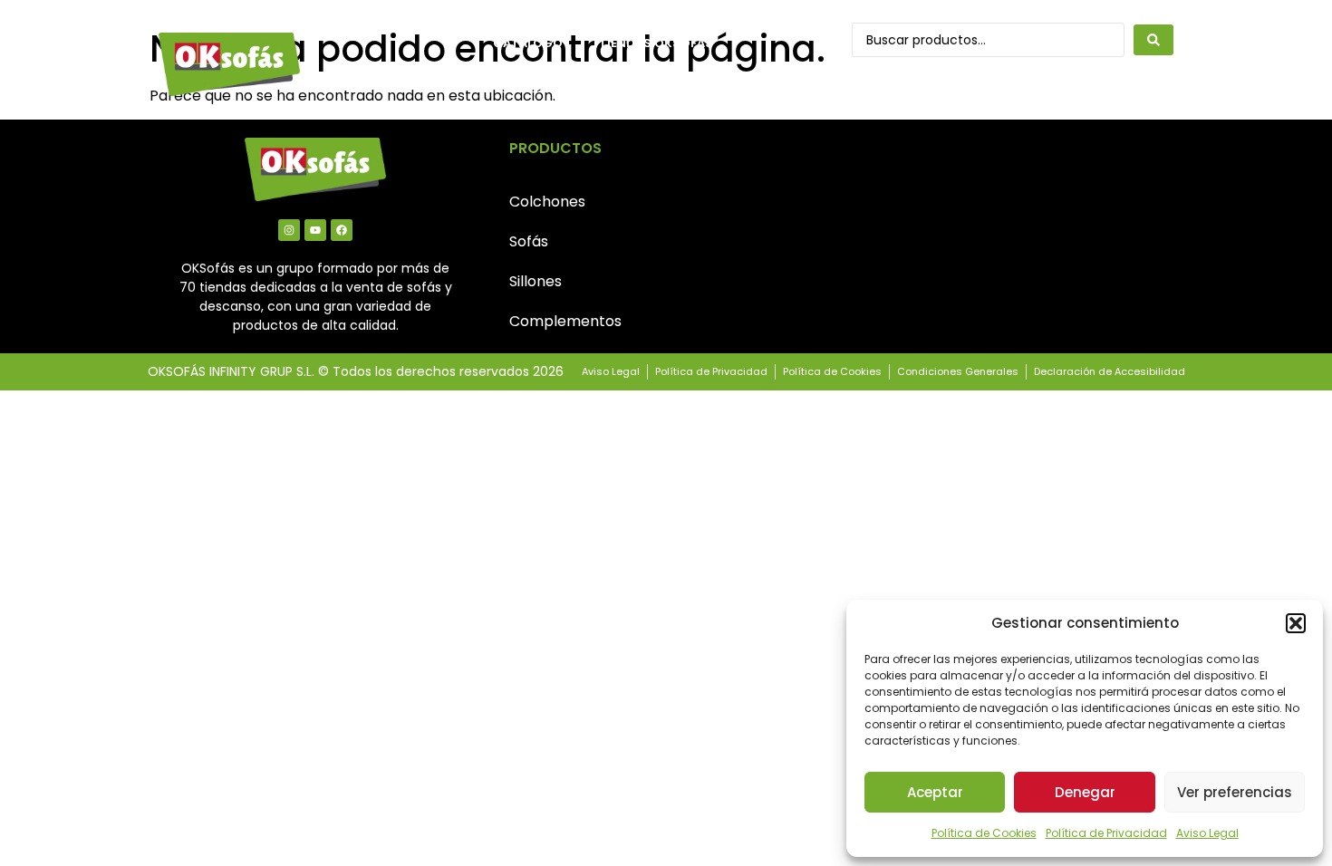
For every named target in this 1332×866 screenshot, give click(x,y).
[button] (1296, 623)
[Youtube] (315, 230)
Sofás (528, 241)
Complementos (565, 321)
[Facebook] (341, 230)
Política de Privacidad (1106, 833)
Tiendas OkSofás (656, 43)
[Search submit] (1153, 39)
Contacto (529, 84)
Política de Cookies (984, 833)
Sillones (535, 281)
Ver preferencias (1234, 792)
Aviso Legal (1207, 833)
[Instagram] (289, 230)
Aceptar (935, 792)
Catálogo (528, 43)
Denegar (1085, 792)
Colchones (547, 201)
